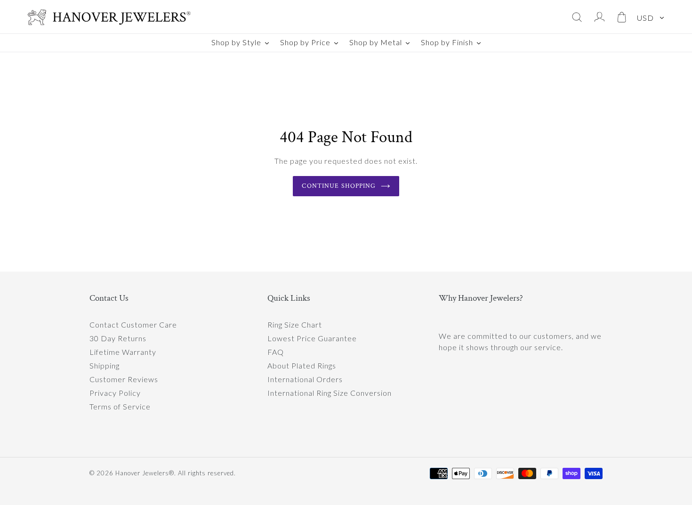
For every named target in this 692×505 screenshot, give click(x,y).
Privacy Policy (115, 392)
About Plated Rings (301, 365)
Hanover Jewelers (142, 473)
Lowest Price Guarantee (312, 338)
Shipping (104, 365)
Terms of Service (120, 406)
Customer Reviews (123, 379)
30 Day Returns (117, 338)
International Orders (305, 379)
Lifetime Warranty (122, 351)
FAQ (275, 351)
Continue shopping (339, 186)
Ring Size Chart (294, 324)
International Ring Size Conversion (329, 392)
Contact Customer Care (133, 324)
